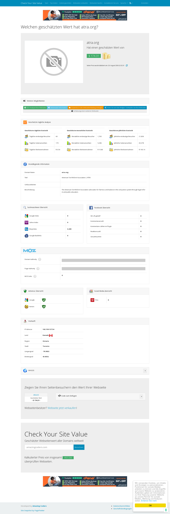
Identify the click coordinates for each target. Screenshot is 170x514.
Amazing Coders (39, 506)
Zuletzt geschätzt (65, 3)
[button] (131, 3)
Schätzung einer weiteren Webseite (86, 111)
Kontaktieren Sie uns (111, 3)
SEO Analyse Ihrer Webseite (36, 108)
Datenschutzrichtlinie (121, 506)
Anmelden (144, 3)
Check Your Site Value (31, 3)
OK (150, 505)
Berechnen (79, 447)
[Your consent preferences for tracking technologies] (166, 510)
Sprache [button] (123, 3)
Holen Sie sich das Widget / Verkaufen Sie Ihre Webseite (126, 108)
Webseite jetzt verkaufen (62, 408)
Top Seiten (53, 3)
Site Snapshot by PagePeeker (33, 510)
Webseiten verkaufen (80, 3)
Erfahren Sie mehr (149, 500)
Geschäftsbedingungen (122, 508)
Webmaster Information (58, 108)
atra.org (36, 395)
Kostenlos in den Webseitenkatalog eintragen (87, 108)
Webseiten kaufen (96, 3)
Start (46, 3)
